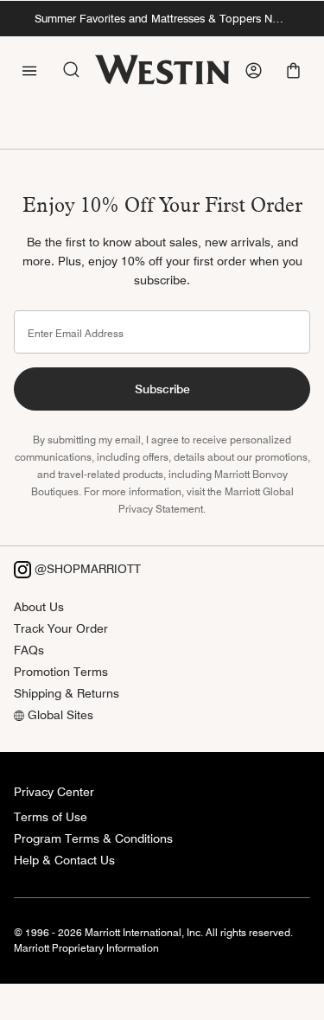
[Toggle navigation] (29, 69)
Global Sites (58, 715)
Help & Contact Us (64, 860)
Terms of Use (50, 817)
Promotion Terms (61, 672)
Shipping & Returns (66, 693)
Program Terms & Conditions (93, 838)
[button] (295, 70)
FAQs (29, 650)
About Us (39, 607)
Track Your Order (61, 628)
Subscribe (162, 389)
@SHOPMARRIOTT (86, 569)
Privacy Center (54, 792)
